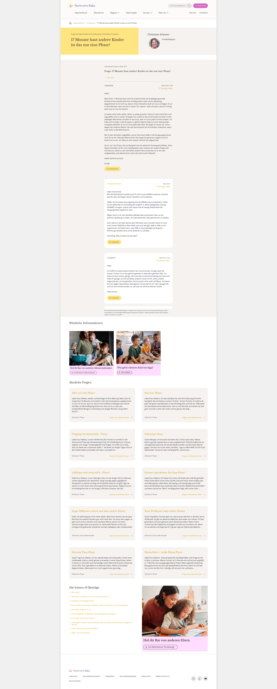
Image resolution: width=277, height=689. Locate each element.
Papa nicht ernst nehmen (81, 633)
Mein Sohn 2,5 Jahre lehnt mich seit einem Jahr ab (90, 597)
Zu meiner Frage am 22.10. (81, 610)
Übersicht (110, 78)
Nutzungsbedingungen (128, 676)
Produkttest (203, 13)
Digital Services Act (163, 676)
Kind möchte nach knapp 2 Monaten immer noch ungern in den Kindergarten (100, 605)
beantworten (113, 169)
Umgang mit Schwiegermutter (83, 601)
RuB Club (192, 13)
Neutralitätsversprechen (91, 676)
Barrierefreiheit (75, 681)
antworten (115, 242)
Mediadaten (110, 676)
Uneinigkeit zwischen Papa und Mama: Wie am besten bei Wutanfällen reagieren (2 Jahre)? (102, 623)
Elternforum (99, 13)
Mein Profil (202, 6)
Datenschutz (146, 676)
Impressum (73, 676)
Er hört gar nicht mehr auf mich (83, 618)
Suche (189, 6)
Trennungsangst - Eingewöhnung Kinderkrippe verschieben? (94, 614)
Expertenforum (81, 13)
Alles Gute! (76, 592)
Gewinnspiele (131, 13)
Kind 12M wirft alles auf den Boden (84, 628)
